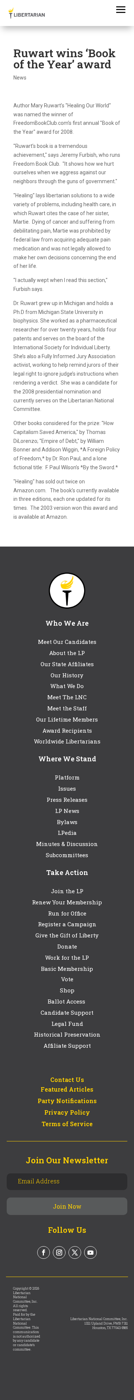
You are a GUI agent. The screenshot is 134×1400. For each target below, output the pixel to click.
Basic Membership (67, 968)
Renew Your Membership (67, 902)
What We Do (67, 686)
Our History (67, 675)
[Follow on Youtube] (90, 1252)
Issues (67, 788)
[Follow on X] (74, 1252)
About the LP (67, 653)
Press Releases (67, 799)
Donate (67, 946)
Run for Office (67, 913)
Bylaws (67, 822)
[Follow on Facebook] (43, 1252)
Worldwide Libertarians (67, 741)
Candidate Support (67, 1012)
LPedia (67, 832)
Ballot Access (67, 1001)
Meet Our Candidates (67, 641)
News (19, 78)
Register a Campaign (67, 924)
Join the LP (67, 891)
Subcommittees (67, 855)
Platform (67, 777)
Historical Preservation (67, 1034)
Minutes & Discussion (67, 844)
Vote (67, 979)
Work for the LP (67, 957)
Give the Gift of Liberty (67, 935)
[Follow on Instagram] (59, 1252)
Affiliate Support (67, 1045)
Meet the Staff (67, 708)
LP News (67, 810)
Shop (67, 990)
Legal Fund (67, 1023)
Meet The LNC (67, 697)
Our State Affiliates (67, 664)
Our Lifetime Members (67, 719)
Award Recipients (67, 730)
